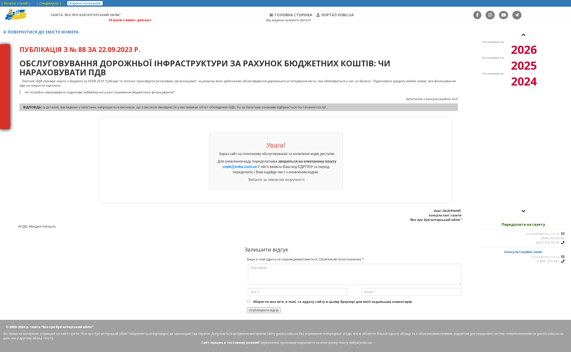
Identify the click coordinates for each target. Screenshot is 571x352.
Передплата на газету (523, 224)
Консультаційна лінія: (523, 251)
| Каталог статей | (15, 3)
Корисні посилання (85, 3)
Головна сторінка (293, 15)
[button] (523, 35)
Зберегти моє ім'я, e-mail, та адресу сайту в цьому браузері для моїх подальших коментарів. (333, 302)
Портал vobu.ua (337, 15)
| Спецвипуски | (49, 3)
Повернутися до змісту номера (43, 32)
